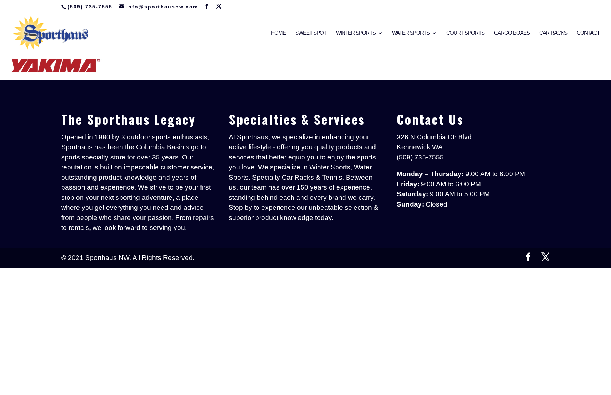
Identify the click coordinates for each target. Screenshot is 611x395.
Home (278, 33)
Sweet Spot (310, 33)
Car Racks (553, 33)
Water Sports (411, 33)
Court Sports (465, 33)
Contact (588, 33)
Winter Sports (356, 33)
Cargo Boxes (512, 33)
